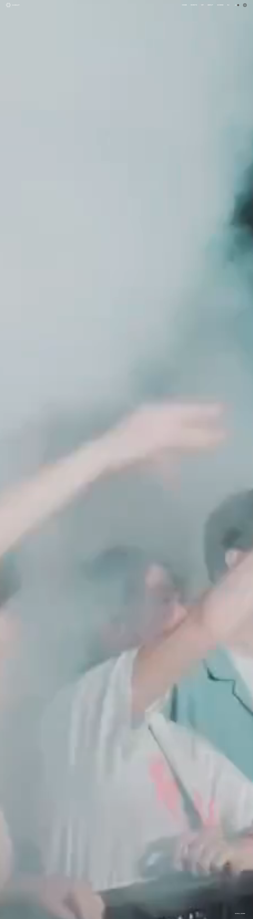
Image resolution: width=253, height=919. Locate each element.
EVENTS (194, 5)
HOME (184, 5)
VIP (202, 5)
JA (236, 5)
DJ (228, 5)
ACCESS (220, 5)
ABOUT (210, 5)
